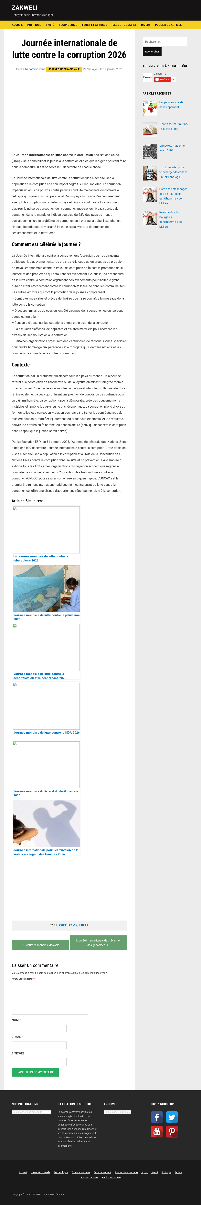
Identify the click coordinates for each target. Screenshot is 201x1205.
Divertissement (102, 1172)
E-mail (18, 1037)
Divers (146, 25)
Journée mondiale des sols (42, 945)
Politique (34, 25)
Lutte (83, 925)
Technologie (68, 25)
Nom (16, 1020)
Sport (144, 1172)
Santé (50, 25)
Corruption (68, 925)
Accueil (17, 25)
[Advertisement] (69, 112)
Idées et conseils (124, 25)
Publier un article (168, 25)
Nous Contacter (89, 1177)
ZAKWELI (24, 7)
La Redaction (29, 69)
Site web (18, 1053)
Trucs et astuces (94, 25)
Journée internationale (63, 69)
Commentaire (23, 979)
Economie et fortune (126, 1172)
